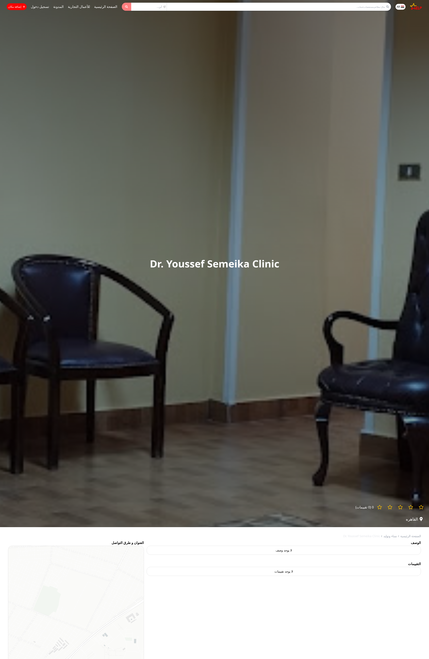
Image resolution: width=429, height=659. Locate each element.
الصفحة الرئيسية (105, 6)
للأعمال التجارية (79, 6)
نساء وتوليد (390, 536)
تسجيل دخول (40, 6)
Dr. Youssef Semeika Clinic (361, 536)
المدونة (58, 6)
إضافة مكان (14, 7)
